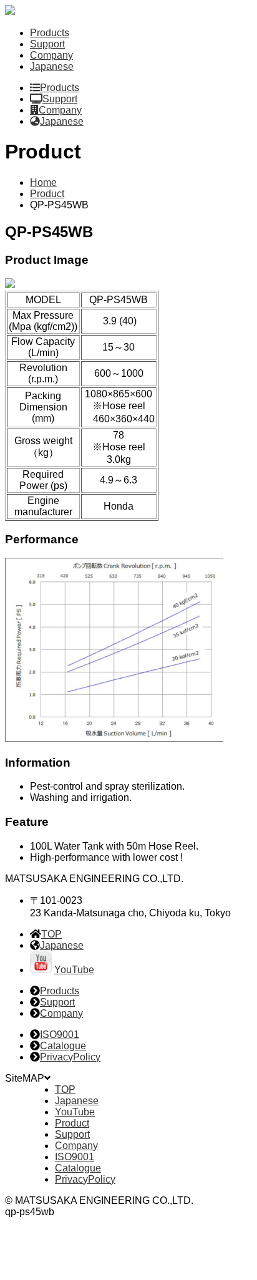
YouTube (74, 969)
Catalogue (63, 1045)
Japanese (52, 66)
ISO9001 (59, 1034)
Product (47, 193)
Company (51, 55)
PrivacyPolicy (70, 1057)
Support (47, 44)
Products (49, 32)
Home (43, 182)
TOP (51, 934)
